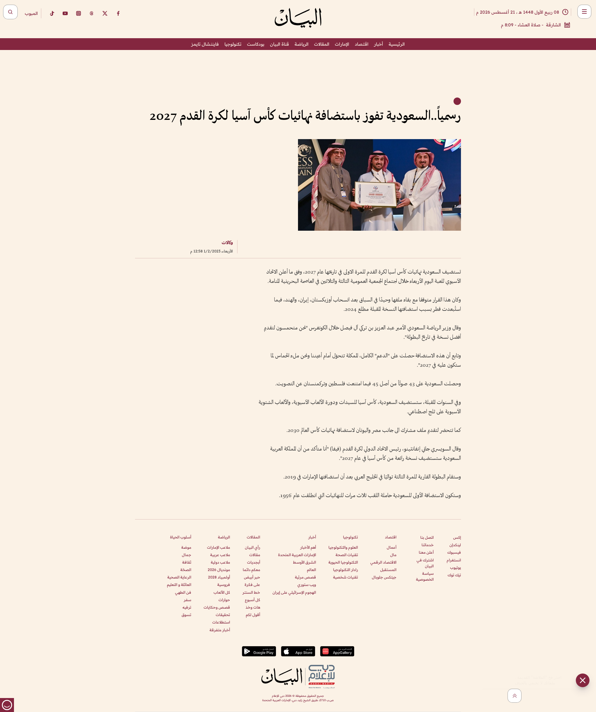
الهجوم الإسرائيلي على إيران (294, 592)
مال (393, 554)
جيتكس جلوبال (384, 577)
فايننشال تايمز (205, 44)
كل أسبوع (252, 599)
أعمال (391, 547)
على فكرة (252, 584)
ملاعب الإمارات (218, 547)
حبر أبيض (252, 577)
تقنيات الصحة (347, 554)
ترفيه (187, 607)
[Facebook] (118, 13)
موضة (186, 547)
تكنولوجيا (233, 44)
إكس (457, 537)
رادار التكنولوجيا (345, 569)
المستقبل (388, 569)
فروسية (223, 584)
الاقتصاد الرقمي (383, 562)
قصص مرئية (305, 577)
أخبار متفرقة (220, 630)
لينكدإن (455, 544)
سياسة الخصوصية (425, 576)
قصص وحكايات (217, 607)
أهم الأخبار (308, 547)
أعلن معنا (426, 552)
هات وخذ (253, 607)
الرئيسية (397, 44)
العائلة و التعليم (179, 584)
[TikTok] (52, 13)
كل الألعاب (222, 592)
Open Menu (584, 11)
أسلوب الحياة (180, 537)
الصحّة (185, 569)
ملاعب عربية (220, 554)
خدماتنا (428, 544)
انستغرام (454, 560)
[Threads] (92, 13)
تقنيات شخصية (345, 577)
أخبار (378, 44)
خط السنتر (251, 592)
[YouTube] (65, 13)
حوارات (224, 599)
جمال (186, 554)
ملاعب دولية (220, 562)
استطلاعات (221, 622)
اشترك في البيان (425, 563)
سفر (187, 599)
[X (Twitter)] (105, 13)
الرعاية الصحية (179, 577)
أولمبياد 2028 (219, 577)
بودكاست (255, 44)
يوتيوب (455, 567)
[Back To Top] (515, 696)
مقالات (254, 554)
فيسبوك (454, 552)
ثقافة (186, 562)
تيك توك (454, 575)
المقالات (321, 44)
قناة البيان (279, 44)
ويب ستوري (306, 584)
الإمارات (342, 44)
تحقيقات (223, 614)
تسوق (186, 614)
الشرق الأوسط (304, 562)
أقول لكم (253, 614)
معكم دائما (251, 569)
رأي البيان (252, 547)
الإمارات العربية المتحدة (297, 554)
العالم (311, 569)
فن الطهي (183, 592)
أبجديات (253, 562)
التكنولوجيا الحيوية (343, 562)
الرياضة (302, 44)
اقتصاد (361, 44)
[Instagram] (79, 13)
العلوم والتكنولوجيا (343, 547)
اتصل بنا (427, 537)
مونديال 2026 (219, 569)
